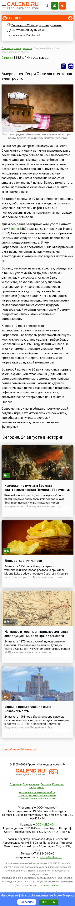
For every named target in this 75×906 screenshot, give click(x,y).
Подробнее (27, 902)
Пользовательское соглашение (37, 795)
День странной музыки (24, 30)
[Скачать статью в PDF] (63, 66)
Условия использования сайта (37, 792)
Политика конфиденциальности (37, 798)
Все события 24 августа (19, 749)
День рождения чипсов (23, 561)
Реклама (46, 784)
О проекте (16, 784)
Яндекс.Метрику (63, 895)
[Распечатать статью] (70, 66)
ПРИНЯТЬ (48, 902)
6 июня (7, 57)
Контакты (58, 784)
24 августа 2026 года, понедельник (36, 25)
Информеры (36, 787)
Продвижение (31, 784)
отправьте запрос (48, 885)
